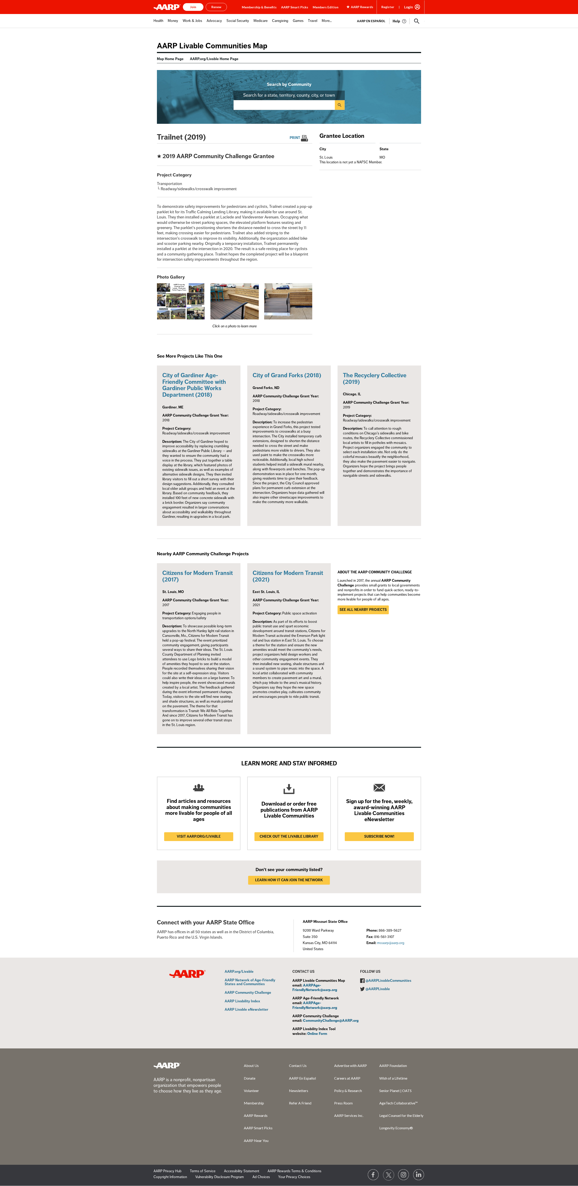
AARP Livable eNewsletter (246, 1010)
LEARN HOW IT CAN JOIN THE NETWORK (289, 880)
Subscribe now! (379, 836)
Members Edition (325, 7)
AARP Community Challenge (248, 993)
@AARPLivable (378, 989)
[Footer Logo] (167, 1065)
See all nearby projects (363, 609)
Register (387, 7)
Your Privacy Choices (294, 1177)
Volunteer (251, 1090)
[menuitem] (158, 23)
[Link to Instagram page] (403, 1175)
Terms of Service (202, 1171)
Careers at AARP (347, 1078)
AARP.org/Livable (239, 972)
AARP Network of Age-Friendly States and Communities (250, 982)
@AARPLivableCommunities (388, 980)
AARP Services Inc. (348, 1115)
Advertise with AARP (350, 1065)
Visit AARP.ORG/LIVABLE (199, 836)
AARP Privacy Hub (168, 1171)
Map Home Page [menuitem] (170, 59)
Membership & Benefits (259, 7)
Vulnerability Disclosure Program (219, 1177)
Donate (249, 1078)
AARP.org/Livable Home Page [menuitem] (214, 59)
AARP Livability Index (242, 1001)
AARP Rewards (256, 1115)
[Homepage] (167, 7)
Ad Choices (261, 1177)
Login (408, 7)
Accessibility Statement (241, 1171)
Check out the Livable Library (289, 836)
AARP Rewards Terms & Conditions (294, 1171)
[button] (417, 21)
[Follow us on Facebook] (373, 1175)
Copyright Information (170, 1177)
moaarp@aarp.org (390, 943)
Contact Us (298, 1065)
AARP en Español (371, 21)
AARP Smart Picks (294, 7)
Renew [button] (216, 7)
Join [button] (193, 7)
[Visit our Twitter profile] (388, 1175)
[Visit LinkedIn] (418, 1175)
